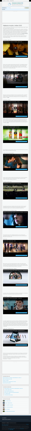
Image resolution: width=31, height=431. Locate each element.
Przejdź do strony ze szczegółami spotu (22, 56)
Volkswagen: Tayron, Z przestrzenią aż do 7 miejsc (9, 381)
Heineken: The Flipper (6, 380)
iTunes (8, 97)
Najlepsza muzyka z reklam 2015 (6, 419)
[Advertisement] (15, 17)
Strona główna (4, 0)
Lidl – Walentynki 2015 (7, 393)
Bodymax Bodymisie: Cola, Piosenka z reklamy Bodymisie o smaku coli (12, 377)
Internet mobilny (11, 429)
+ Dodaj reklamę (12, 0)
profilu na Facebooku (25, 33)
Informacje (7, 0)
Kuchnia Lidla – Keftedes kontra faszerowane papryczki (11, 392)
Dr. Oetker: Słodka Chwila (8, 389)
